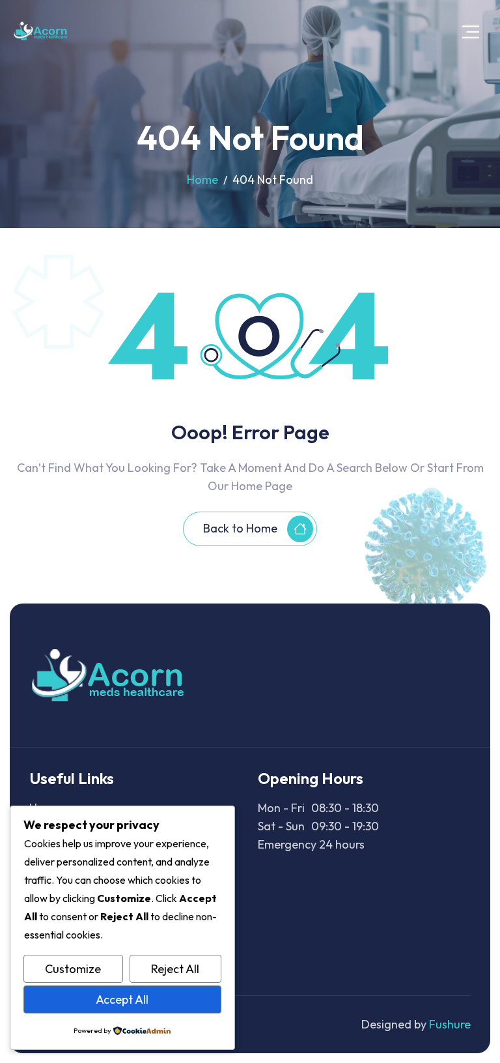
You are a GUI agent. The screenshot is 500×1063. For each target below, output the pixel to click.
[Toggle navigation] (470, 31)
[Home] (41, 31)
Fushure (450, 1024)
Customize (73, 968)
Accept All (122, 999)
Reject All (175, 968)
